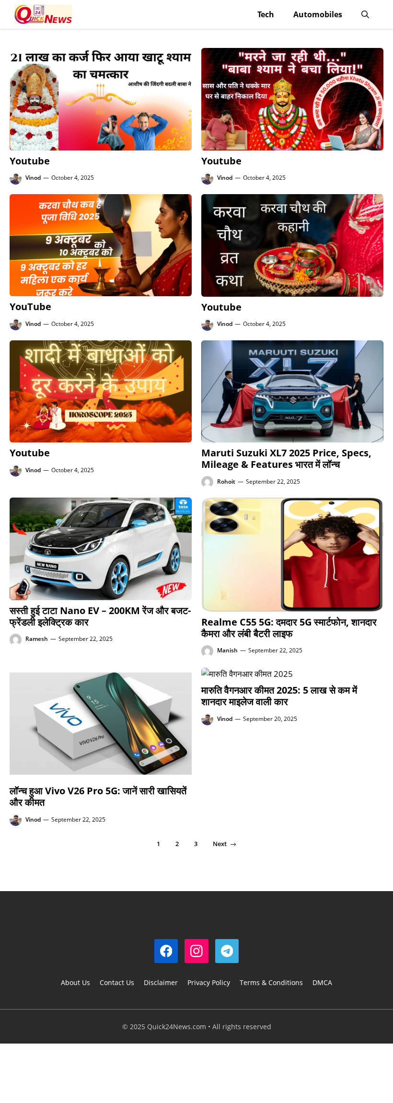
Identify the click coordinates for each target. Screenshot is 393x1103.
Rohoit (226, 481)
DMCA (322, 982)
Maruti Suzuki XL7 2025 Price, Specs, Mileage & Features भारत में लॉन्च (286, 458)
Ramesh (36, 639)
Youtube (30, 160)
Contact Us (117, 982)
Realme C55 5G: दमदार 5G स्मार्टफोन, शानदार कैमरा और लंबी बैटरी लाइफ (289, 627)
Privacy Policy (208, 982)
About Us (75, 982)
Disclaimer (161, 982)
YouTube (30, 306)
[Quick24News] (43, 14)
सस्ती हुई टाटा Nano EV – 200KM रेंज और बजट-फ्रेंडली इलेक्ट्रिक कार (100, 616)
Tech (265, 14)
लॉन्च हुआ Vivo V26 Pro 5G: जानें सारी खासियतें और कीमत (98, 796)
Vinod (33, 178)
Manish (227, 650)
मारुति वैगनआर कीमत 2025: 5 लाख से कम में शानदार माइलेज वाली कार (279, 696)
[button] (365, 14)
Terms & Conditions (271, 982)
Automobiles (317, 14)
